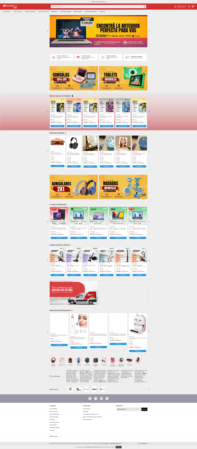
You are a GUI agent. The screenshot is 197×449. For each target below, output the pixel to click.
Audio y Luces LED (17, 11)
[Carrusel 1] (98, 31)
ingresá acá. (106, 443)
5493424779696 (86, 408)
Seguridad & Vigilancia (91, 11)
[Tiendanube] (142, 443)
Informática (54, 11)
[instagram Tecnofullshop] (89, 398)
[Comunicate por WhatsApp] (189, 6)
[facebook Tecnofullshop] (95, 398)
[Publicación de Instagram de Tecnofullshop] (72, 376)
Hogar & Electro (77, 11)
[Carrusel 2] (123, 78)
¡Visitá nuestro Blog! (87, 419)
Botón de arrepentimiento (115, 443)
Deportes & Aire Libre (65, 11)
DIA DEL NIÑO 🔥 (7, 11)
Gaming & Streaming (30, 11)
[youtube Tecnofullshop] (101, 398)
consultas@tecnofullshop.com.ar (90, 414)
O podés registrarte (181, 7)
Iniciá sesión (183, 6)
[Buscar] (144, 6)
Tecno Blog (102, 11)
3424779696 (85, 411)
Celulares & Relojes (43, 11)
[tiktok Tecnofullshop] (107, 398)
